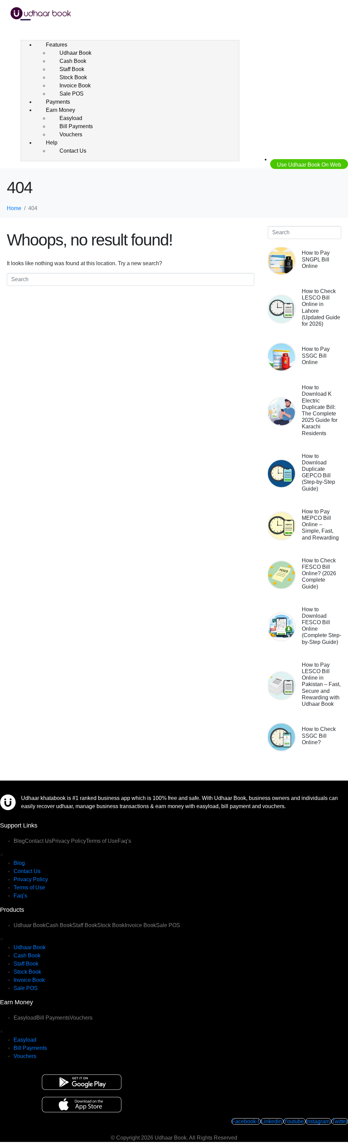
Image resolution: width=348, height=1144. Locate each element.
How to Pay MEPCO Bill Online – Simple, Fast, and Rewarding (320, 525)
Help (51, 143)
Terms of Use (102, 841)
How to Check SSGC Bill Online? (319, 735)
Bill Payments (76, 126)
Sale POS (71, 94)
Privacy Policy (69, 841)
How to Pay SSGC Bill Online (316, 355)
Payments (58, 102)
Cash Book (72, 61)
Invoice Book (75, 85)
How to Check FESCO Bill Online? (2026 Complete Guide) (319, 574)
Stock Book (73, 77)
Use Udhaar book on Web (309, 165)
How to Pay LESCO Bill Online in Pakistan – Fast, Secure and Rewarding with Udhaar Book (321, 684)
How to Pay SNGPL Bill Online (316, 259)
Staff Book (71, 69)
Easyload (70, 118)
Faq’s (124, 841)
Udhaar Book (75, 53)
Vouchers (70, 134)
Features (56, 45)
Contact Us (72, 151)
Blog (19, 863)
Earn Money (60, 110)
